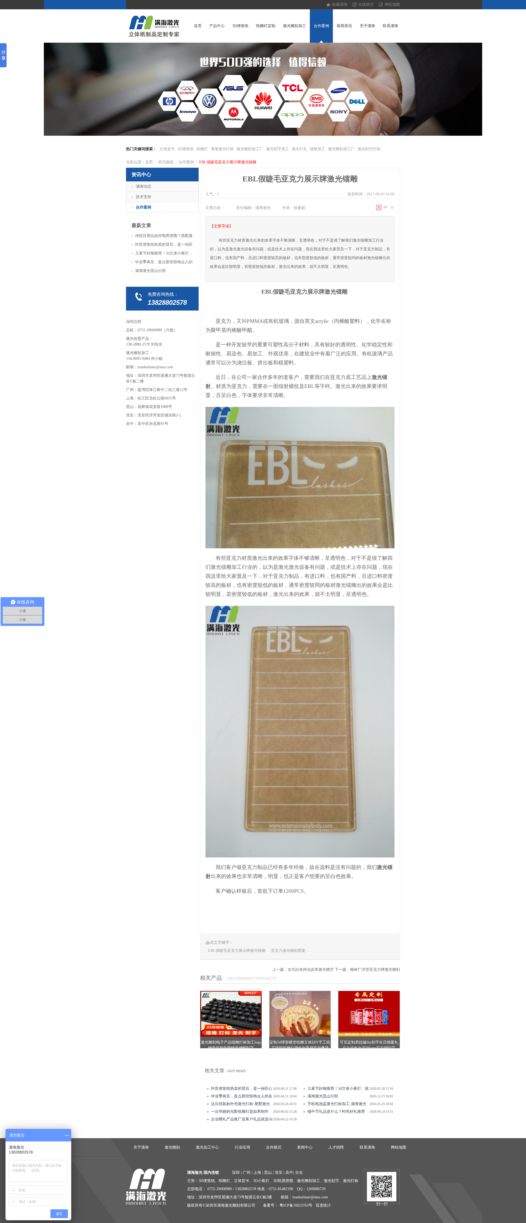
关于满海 (367, 26)
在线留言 (366, 4)
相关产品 (211, 978)
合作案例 (321, 26)
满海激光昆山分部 (322, 1096)
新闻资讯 (344, 26)
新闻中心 (305, 1147)
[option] (263, 89)
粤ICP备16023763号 (295, 1205)
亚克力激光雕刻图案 (288, 951)
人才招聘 (336, 1147)
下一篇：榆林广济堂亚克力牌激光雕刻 (367, 969)
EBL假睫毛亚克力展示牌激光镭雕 (227, 162)
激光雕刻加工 (294, 26)
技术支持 (143, 197)
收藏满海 (339, 4)
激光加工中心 (207, 1147)
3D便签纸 (240, 26)
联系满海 (390, 26)
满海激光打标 (222, 149)
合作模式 (273, 1147)
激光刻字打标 (369, 149)
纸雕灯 (202, 149)
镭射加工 (317, 149)
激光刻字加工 (277, 149)
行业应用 (242, 1147)
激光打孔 (299, 149)
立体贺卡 (167, 149)
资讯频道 (165, 162)
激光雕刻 (172, 1147)
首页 (198, 26)
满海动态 (143, 186)
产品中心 (217, 26)
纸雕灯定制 (265, 26)
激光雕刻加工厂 (249, 149)
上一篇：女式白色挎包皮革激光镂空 (303, 969)
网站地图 (392, 4)
